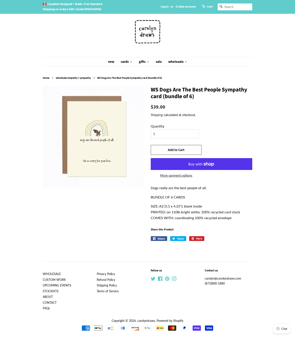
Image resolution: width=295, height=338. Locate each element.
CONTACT (50, 302)
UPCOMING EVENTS (57, 285)
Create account (186, 7)
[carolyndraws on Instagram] (174, 279)
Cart (210, 7)
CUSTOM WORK (54, 279)
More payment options (176, 175)
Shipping (157, 115)
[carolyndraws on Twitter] (153, 279)
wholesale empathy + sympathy (73, 78)
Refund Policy (106, 279)
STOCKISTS (51, 291)
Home (46, 78)
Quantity (157, 126)
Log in (165, 7)
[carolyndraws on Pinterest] (167, 279)
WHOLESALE (52, 274)
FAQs (46, 308)
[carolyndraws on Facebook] (160, 279)
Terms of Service (108, 291)
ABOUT (48, 297)
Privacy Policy (106, 274)
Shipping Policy (107, 285)
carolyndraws (146, 320)
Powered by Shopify (170, 320)
